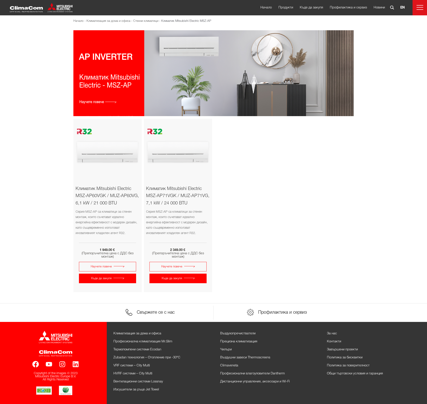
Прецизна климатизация (238, 341)
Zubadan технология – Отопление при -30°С (146, 357)
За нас (332, 333)
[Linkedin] (75, 364)
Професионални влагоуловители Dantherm (252, 373)
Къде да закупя (311, 7)
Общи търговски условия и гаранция (355, 373)
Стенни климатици (145, 21)
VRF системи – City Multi (131, 365)
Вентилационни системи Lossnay (138, 381)
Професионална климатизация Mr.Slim (142, 341)
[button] (420, 7)
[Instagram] (62, 364)
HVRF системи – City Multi (132, 373)
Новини (379, 7)
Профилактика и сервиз (348, 7)
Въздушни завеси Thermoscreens (245, 357)
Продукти (285, 7)
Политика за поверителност (348, 365)
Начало (266, 7)
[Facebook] (35, 364)
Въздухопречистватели (238, 333)
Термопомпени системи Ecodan (137, 349)
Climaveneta (229, 365)
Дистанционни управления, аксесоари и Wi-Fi (255, 381)
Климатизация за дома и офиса (108, 21)
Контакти (334, 341)
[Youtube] (49, 364)
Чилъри (226, 349)
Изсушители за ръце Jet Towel (136, 389)
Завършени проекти (342, 349)
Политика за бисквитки (345, 357)
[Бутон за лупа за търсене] (392, 7)
